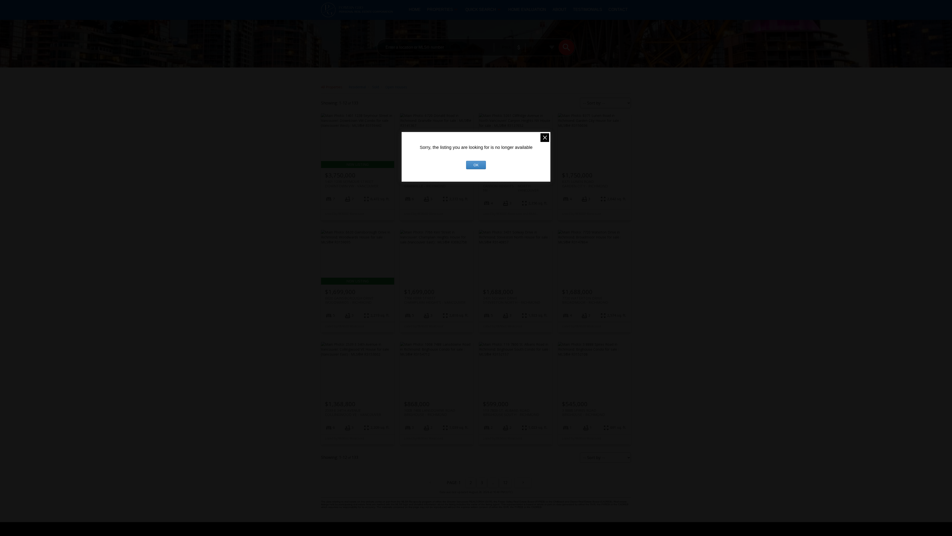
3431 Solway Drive (511, 300)
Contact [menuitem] (618, 9)
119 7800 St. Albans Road (511, 412)
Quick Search (480, 9)
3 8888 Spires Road (583, 412)
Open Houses (396, 87)
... (493, 482)
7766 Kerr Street (434, 300)
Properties (440, 9)
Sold (375, 87)
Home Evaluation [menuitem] (527, 9)
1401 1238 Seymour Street (351, 183)
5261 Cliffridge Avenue (511, 183)
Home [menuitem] (415, 9)
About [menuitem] (559, 9)
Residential (357, 87)
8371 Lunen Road (585, 183)
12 (505, 482)
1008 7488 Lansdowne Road (429, 412)
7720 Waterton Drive (585, 300)
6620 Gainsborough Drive (349, 300)
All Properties (331, 87)
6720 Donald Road (425, 183)
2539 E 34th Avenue (353, 412)
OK (476, 165)
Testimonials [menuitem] (587, 9)
